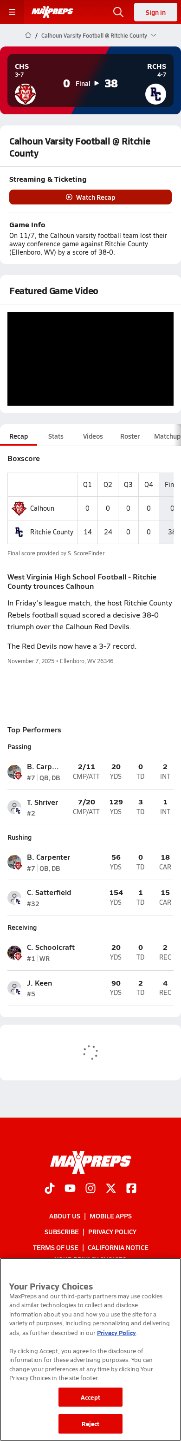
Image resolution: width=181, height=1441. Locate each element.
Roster (130, 436)
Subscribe (62, 1231)
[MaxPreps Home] (52, 12)
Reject (91, 1423)
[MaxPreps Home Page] (28, 35)
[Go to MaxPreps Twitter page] (110, 1189)
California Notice (118, 1247)
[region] (90, 1349)
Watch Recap (95, 197)
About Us (64, 1215)
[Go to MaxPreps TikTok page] (49, 1189)
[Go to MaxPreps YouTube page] (70, 1189)
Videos (93, 436)
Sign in (156, 12)
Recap (18, 436)
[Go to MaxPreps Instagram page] (90, 1189)
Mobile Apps (111, 1215)
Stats (56, 436)
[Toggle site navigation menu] (12, 12)
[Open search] (118, 12)
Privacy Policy (112, 1231)
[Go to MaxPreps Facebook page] (131, 1189)
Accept (90, 1397)
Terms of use (55, 1247)
